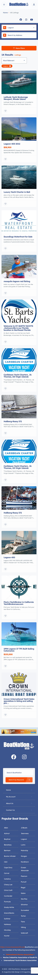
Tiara (23, 922)
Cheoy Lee (8, 885)
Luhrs (23, 845)
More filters (20, 48)
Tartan (23, 916)
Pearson (24, 876)
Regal (23, 887)
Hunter (6, 936)
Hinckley (7, 930)
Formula (7, 902)
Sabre (23, 893)
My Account (10, 797)
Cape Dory (8, 867)
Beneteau (8, 845)
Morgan (24, 856)
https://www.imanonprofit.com (12, 947)
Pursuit (23, 882)
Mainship (24, 850)
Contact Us (10, 810)
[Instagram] (26, 19)
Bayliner (7, 839)
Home (5, 13)
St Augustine (25, 972)
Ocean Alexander (25, 868)
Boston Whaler (10, 856)
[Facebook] (20, 19)
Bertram (7, 850)
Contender (8, 896)
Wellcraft (24, 933)
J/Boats (24, 828)
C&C (5, 862)
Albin (6, 828)
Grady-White (9, 907)
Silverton (24, 905)
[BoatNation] (19, 4)
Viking (23, 927)
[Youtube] (31, 19)
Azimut (7, 833)
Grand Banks (9, 913)
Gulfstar (7, 919)
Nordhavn (25, 862)
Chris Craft (8, 890)
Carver (6, 873)
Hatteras (7, 924)
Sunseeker (25, 910)
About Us (9, 803)
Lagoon (24, 839)
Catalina (7, 879)
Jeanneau (25, 833)
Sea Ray (24, 899)
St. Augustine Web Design (10, 972)
